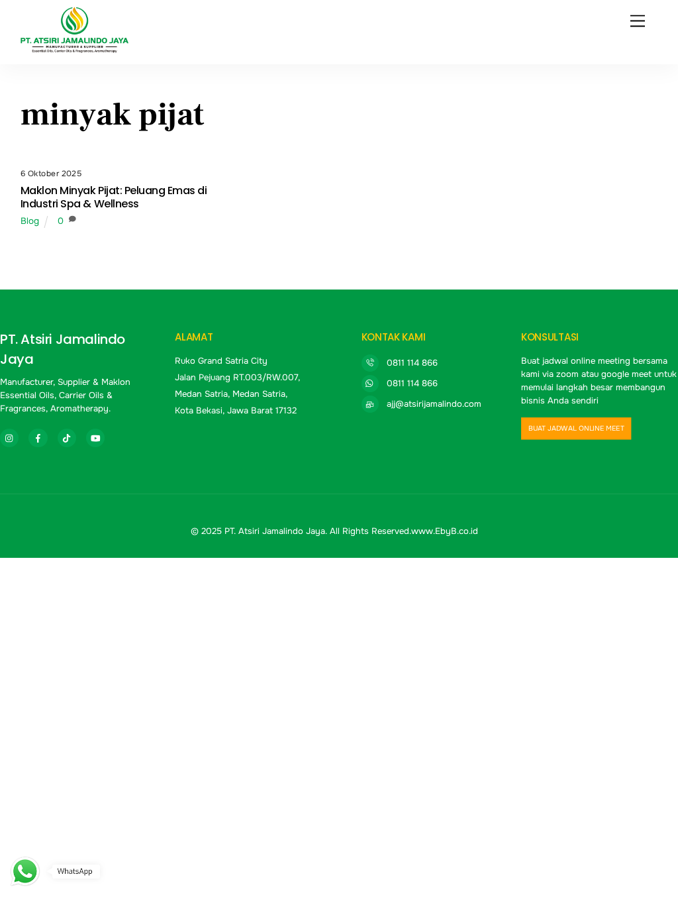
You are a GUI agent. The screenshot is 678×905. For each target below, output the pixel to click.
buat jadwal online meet (576, 428)
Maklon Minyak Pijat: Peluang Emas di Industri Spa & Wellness (114, 197)
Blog (30, 221)
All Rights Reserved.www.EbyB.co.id (404, 531)
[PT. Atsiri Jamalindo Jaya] (75, 48)
